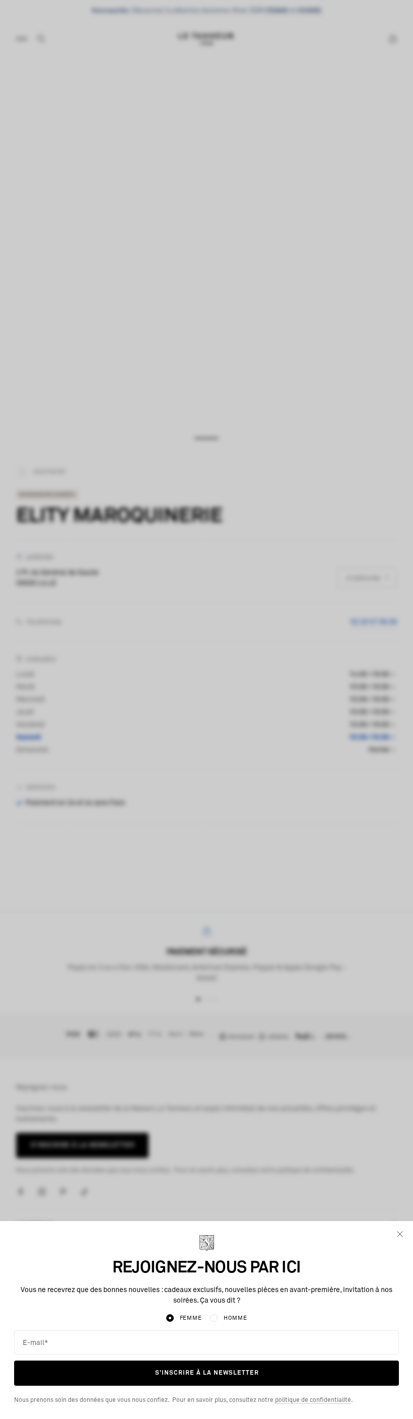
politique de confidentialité (313, 1400)
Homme (235, 1318)
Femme (191, 1318)
